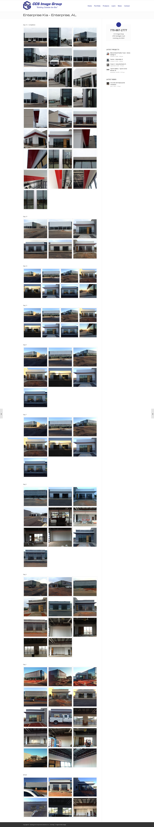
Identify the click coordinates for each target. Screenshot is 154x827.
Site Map (52, 824)
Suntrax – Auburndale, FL (116, 59)
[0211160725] (35, 758)
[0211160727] (85, 677)
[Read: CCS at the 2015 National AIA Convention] (108, 83)
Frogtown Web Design (61, 824)
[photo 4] (35, 37)
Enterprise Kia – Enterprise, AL (49, 15)
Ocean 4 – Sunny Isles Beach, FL (118, 64)
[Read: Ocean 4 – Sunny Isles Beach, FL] (108, 65)
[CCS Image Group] (42, 6)
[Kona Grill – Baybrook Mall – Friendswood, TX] (152, 413)
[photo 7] (69, 291)
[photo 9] (60, 537)
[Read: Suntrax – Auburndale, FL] (108, 60)
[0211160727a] (60, 677)
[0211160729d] (60, 758)
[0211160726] (35, 677)
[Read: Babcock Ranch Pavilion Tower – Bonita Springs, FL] (108, 53)
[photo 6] (85, 249)
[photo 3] (60, 37)
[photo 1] (85, 78)
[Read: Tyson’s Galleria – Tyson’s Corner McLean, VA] (108, 69)
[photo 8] (35, 537)
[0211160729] (85, 758)
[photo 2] (60, 57)
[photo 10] (35, 517)
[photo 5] (85, 37)
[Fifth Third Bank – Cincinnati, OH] (1, 413)
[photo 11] (60, 647)
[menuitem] (90, 6)
